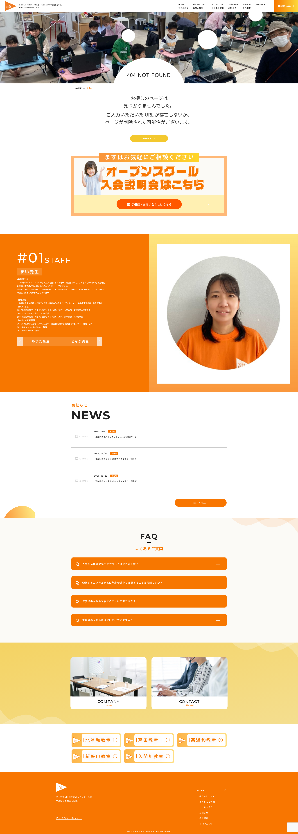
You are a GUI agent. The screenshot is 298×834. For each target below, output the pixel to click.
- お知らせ (203, 812)
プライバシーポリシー (69, 817)
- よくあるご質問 (206, 801)
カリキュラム (218, 4)
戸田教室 (247, 4)
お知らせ (232, 8)
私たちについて (200, 4)
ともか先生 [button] (80, 341)
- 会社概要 (203, 818)
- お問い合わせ (205, 823)
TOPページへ (149, 138)
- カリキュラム (205, 807)
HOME (181, 4)
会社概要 (247, 8)
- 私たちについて (206, 796)
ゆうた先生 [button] (41, 341)
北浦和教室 (233, 4)
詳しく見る (200, 503)
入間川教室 (260, 4)
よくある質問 (218, 8)
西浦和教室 (183, 8)
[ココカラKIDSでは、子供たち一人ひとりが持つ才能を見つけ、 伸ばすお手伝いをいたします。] (11, 6)
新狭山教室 (198, 8)
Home (200, 790)
